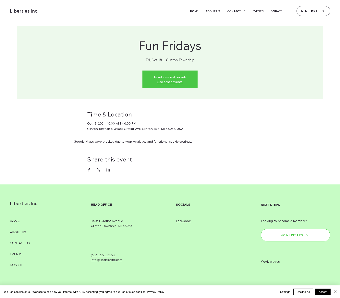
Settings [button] (285, 292)
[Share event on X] (99, 169)
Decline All (303, 292)
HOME (15, 221)
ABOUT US (18, 232)
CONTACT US (20, 243)
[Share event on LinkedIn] (108, 169)
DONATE (16, 265)
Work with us (270, 261)
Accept (323, 292)
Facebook (183, 221)
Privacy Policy (155, 292)
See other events (170, 82)
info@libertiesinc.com (106, 260)
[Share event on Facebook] (89, 169)
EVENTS (16, 254)
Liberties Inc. (24, 11)
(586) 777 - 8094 (103, 255)
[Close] (335, 292)
